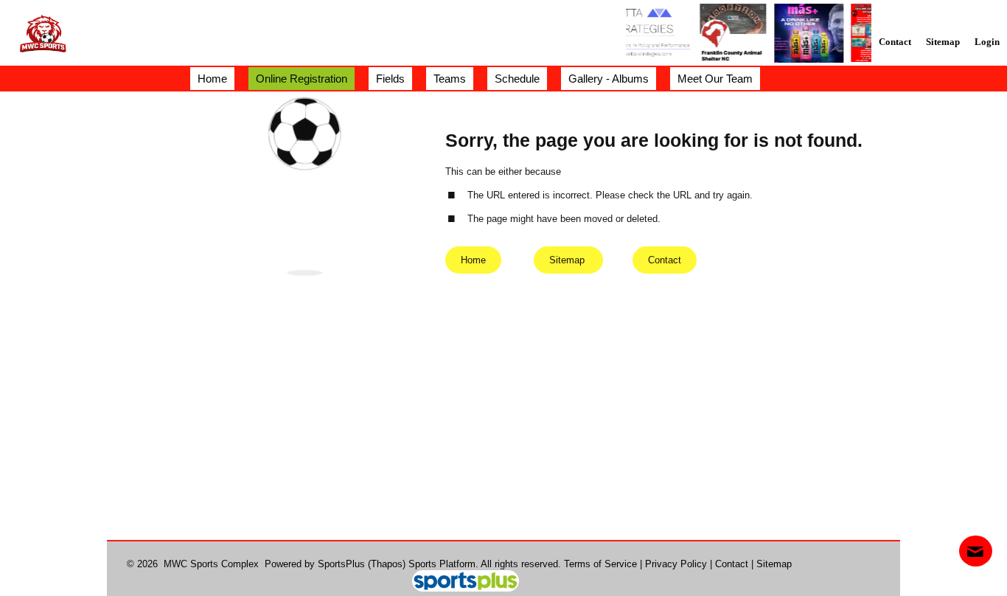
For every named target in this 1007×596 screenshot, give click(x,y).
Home (473, 260)
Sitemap (774, 563)
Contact (731, 563)
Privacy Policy (676, 563)
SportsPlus (341, 563)
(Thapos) (386, 563)
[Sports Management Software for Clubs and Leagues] (459, 582)
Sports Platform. (443, 563)
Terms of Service (600, 563)
